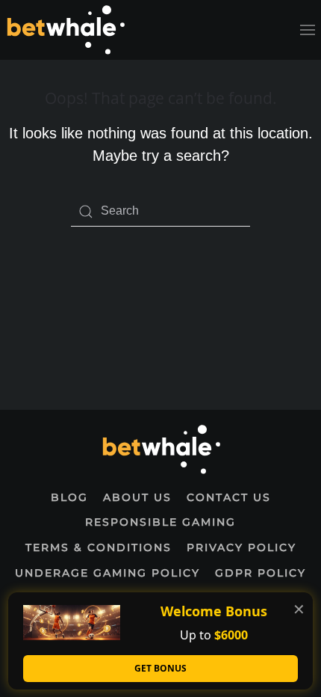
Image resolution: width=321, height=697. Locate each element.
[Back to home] (65, 30)
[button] (307, 30)
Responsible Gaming (160, 522)
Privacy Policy (241, 547)
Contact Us (229, 497)
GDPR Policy (260, 573)
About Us (137, 497)
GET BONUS (160, 668)
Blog (69, 497)
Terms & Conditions (98, 547)
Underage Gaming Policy (107, 573)
